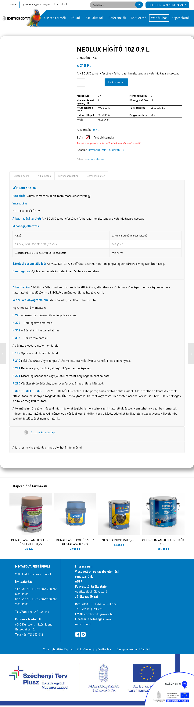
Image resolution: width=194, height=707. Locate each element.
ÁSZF (78, 581)
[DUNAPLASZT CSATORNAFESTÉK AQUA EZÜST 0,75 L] (3, 353)
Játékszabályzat (86, 596)
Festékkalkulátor (95, 175)
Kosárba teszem (116, 82)
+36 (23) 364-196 (38, 612)
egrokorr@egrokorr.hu (98, 614)
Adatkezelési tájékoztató (91, 591)
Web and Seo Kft (139, 649)
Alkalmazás (44, 175)
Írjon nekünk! (61, 3)
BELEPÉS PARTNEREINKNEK (167, 4)
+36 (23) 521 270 (92, 609)
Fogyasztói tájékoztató (91, 586)
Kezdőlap (12, 3)
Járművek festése (95, 159)
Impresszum (83, 566)
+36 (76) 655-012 (32, 634)
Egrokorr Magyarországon (36, 3)
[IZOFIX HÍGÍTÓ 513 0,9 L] (191, 353)
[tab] (21, 175)
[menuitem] (55, 18)
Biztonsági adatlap (68, 175)
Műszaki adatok (21, 175)
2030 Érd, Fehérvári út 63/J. (33, 574)
